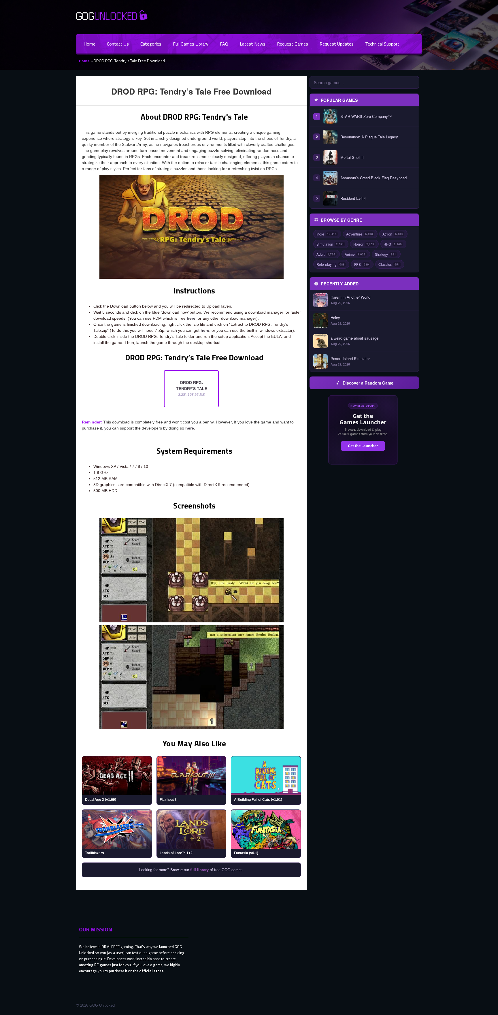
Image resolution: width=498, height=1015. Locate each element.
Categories (150, 43)
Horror (363, 244)
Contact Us (118, 43)
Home (89, 43)
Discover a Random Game (368, 383)
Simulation (330, 244)
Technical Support (382, 43)
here (191, 318)
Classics (389, 264)
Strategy (385, 254)
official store (151, 971)
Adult (325, 254)
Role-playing (330, 264)
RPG (393, 244)
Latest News (252, 43)
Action (392, 233)
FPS (361, 264)
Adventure (359, 233)
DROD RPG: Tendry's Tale (191, 388)
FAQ (224, 43)
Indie (326, 233)
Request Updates (337, 43)
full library (199, 870)
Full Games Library (190, 43)
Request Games (292, 43)
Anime (355, 254)
